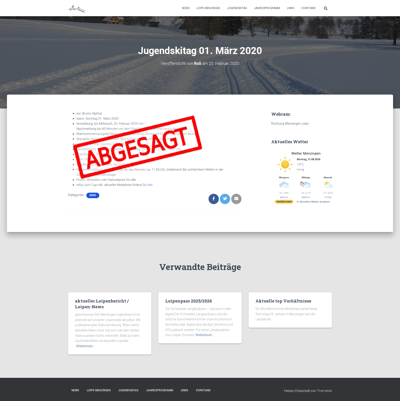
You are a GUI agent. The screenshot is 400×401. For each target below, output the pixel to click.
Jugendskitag (237, 8)
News (186, 8)
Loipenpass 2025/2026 (188, 301)
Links (290, 8)
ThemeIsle (324, 391)
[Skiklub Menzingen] (77, 8)
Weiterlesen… (85, 346)
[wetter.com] (284, 202)
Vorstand (308, 8)
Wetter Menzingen (306, 153)
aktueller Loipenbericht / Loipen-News (102, 303)
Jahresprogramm (267, 8)
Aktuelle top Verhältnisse (283, 301)
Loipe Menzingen (208, 8)
